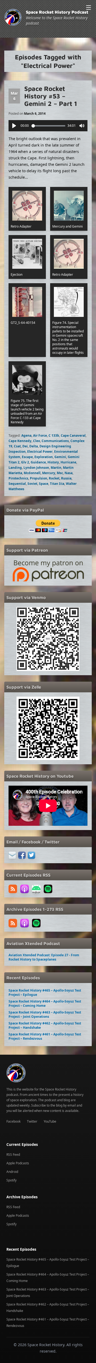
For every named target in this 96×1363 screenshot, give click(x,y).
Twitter (32, 1121)
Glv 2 (25, 462)
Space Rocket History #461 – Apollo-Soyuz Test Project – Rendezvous (45, 1036)
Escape (27, 457)
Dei (25, 446)
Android (12, 1171)
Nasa (69, 473)
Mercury (48, 473)
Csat (17, 446)
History (53, 462)
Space (43, 483)
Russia (66, 478)
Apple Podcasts (17, 1163)
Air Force (40, 435)
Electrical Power (40, 451)
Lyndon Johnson (36, 467)
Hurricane (68, 462)
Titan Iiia (57, 483)
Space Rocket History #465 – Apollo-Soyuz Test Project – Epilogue (45, 992)
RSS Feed (13, 1154)
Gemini (60, 457)
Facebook (13, 1121)
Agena (26, 435)
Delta (33, 446)
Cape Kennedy (20, 441)
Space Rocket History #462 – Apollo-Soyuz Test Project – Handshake (45, 1025)
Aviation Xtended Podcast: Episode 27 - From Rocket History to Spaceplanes (44, 957)
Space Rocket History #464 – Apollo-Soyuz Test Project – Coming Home (45, 1003)
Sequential (17, 483)
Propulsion (38, 478)
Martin (56, 467)
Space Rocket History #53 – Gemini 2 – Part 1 (50, 96)
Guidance (38, 462)
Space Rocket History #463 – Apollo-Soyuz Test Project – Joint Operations (45, 1014)
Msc (60, 473)
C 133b (54, 435)
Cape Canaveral (73, 435)
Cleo (36, 441)
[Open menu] (88, 7)
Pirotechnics (18, 478)
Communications (55, 441)
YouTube (50, 1121)
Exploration (43, 457)
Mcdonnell (32, 473)
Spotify (11, 1180)
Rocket (54, 478)
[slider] (48, 125)
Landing (15, 467)
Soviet (32, 483)
